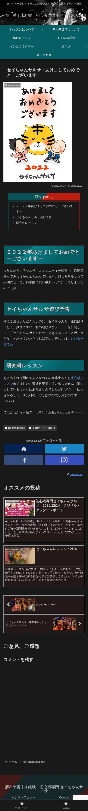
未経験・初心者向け (43, 427)
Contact (64, 797)
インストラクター (24, 797)
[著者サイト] (23, 448)
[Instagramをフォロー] (64, 460)
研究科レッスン (26, 223)
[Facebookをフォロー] (23, 460)
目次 (38, 197)
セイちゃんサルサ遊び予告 (34, 217)
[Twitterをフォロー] (64, 448)
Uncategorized (16, 427)
